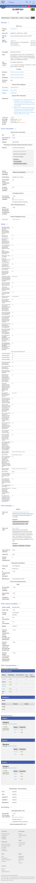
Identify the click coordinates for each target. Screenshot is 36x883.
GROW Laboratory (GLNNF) (17, 72)
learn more (24, 6)
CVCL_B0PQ (13, 90)
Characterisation (28, 18)
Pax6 (15, 779)
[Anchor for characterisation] (18, 665)
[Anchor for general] (8, 22)
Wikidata (4, 93)
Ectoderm (4, 762)
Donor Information (8, 18)
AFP (15, 732)
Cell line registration (6, 859)
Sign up (3, 870)
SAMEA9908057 (16, 219)
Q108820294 (13, 93)
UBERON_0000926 (12, 746)
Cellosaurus (5, 90)
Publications (4, 850)
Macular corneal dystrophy (19, 151)
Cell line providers (6, 844)
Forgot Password (6, 871)
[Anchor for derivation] (14, 505)
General (3, 18)
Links (20, 837)
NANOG (4, 679)
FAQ (3, 856)
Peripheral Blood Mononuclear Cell (20, 512)
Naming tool (21, 859)
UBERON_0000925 (12, 724)
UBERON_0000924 (12, 768)
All (4, 837)
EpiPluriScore (5, 697)
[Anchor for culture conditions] (20, 603)
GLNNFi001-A (13, 29)
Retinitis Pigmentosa (15, 45)
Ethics (13, 18)
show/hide (4, 65)
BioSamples (5, 87)
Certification (4, 858)
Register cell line (6, 833)
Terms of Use (22, 844)
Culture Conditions (22, 18)
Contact (20, 862)
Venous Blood (15, 528)
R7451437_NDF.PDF (18, 199)
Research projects (6, 846)
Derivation (17, 18)
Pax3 (15, 754)
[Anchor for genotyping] (11, 807)
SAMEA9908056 (14, 87)
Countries (4, 847)
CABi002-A (13, 40)
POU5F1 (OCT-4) (4, 685)
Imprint (20, 846)
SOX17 (15, 729)
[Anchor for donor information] (15, 128)
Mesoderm (4, 740)
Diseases (4, 849)
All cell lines (4, 835)
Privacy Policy (22, 842)
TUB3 (15, 776)
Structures (21, 858)
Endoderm (4, 718)
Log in (3, 868)
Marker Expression (7, 671)
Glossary (4, 861)
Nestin (15, 773)
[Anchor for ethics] (7, 224)
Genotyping (33, 18)
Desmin (16, 751)
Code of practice (22, 835)
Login (33, 3)
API (19, 861)
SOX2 (3, 689)
